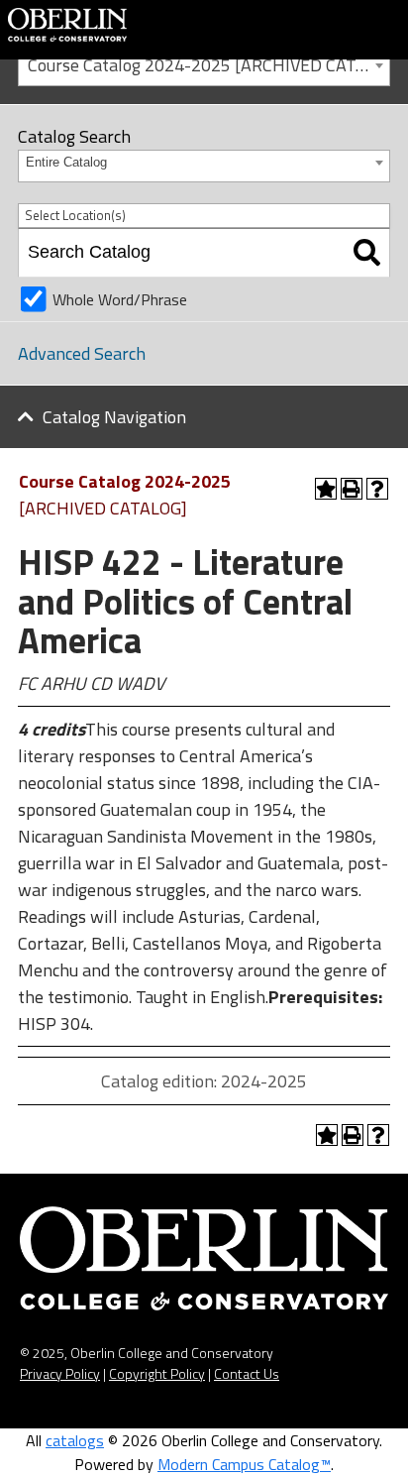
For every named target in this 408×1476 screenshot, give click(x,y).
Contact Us (246, 1373)
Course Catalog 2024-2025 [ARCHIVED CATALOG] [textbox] (208, 65)
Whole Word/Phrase (119, 299)
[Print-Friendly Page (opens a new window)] (351, 489)
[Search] (367, 253)
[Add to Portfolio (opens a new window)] (326, 489)
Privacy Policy (60, 1373)
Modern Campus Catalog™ (244, 1464)
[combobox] (204, 64)
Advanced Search (82, 353)
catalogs (75, 1440)
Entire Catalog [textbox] (66, 162)
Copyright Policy (157, 1373)
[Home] (67, 23)
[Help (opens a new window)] (377, 489)
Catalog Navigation (114, 416)
